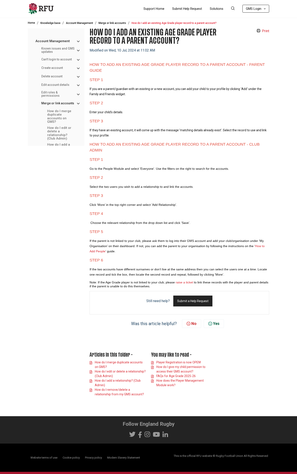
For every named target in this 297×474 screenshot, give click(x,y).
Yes (216, 323)
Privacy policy (93, 457)
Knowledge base (50, 23)
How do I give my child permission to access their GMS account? (180, 369)
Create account (52, 68)
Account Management (79, 23)
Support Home (153, 9)
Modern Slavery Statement (123, 457)
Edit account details (55, 84)
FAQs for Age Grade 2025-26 (176, 376)
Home (31, 22)
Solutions (216, 9)
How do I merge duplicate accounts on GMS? (59, 116)
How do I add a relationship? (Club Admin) (118, 383)
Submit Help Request (187, 9)
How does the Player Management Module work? (180, 383)
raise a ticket (185, 282)
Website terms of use (43, 457)
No (194, 323)
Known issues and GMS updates (58, 50)
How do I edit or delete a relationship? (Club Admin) (59, 133)
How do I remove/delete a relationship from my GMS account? (119, 392)
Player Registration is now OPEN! (178, 362)
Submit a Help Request (193, 301)
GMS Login (253, 9)
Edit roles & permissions (50, 94)
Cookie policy (71, 457)
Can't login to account (56, 59)
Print (265, 31)
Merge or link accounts (112, 23)
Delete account (51, 76)
